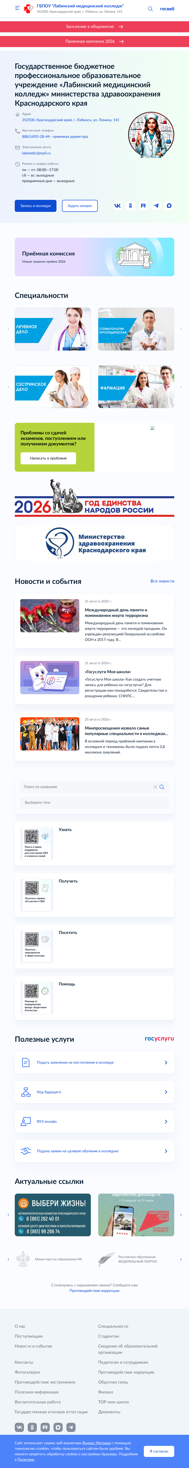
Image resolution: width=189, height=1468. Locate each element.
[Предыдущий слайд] (8, 1215)
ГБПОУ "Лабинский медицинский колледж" (80, 6)
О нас (20, 1326)
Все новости (162, 581)
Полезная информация (37, 1392)
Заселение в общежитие (90, 27)
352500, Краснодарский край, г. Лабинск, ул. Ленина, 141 (70, 120)
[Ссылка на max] (58, 1427)
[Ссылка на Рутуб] (143, 206)
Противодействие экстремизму (45, 1382)
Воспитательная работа (38, 1402)
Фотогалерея (27, 1372)
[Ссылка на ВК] (118, 206)
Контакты (24, 1362)
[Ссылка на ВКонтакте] (19, 1427)
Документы (109, 1412)
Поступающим (29, 1336)
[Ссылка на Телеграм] (156, 206)
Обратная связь (113, 1382)
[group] (53, 329)
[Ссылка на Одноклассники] (131, 206)
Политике (26, 1460)
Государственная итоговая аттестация (51, 1412)
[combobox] (94, 803)
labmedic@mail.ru (36, 153)
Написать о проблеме (48, 458)
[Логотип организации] (28, 8)
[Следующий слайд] (180, 1215)
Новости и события (33, 1346)
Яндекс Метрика (96, 1443)
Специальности (113, 1326)
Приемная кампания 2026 (90, 41)
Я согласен (159, 1451)
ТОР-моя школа (113, 1402)
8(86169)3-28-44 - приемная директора (55, 136)
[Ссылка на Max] (169, 206)
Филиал (105, 1392)
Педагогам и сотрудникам (123, 1362)
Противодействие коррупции (94, 1291)
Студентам (108, 1336)
